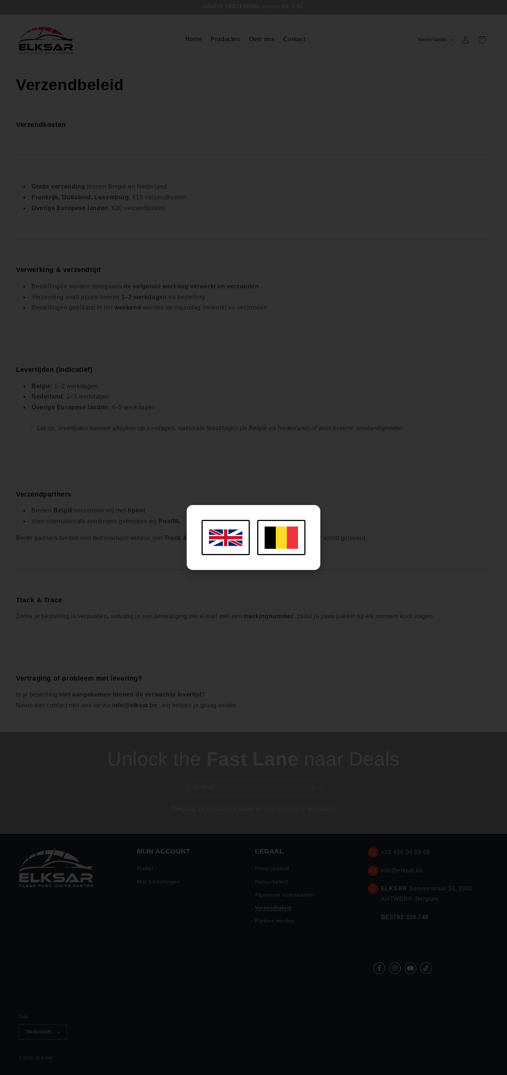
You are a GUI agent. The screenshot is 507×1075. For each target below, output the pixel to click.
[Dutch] (281, 537)
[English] (226, 537)
